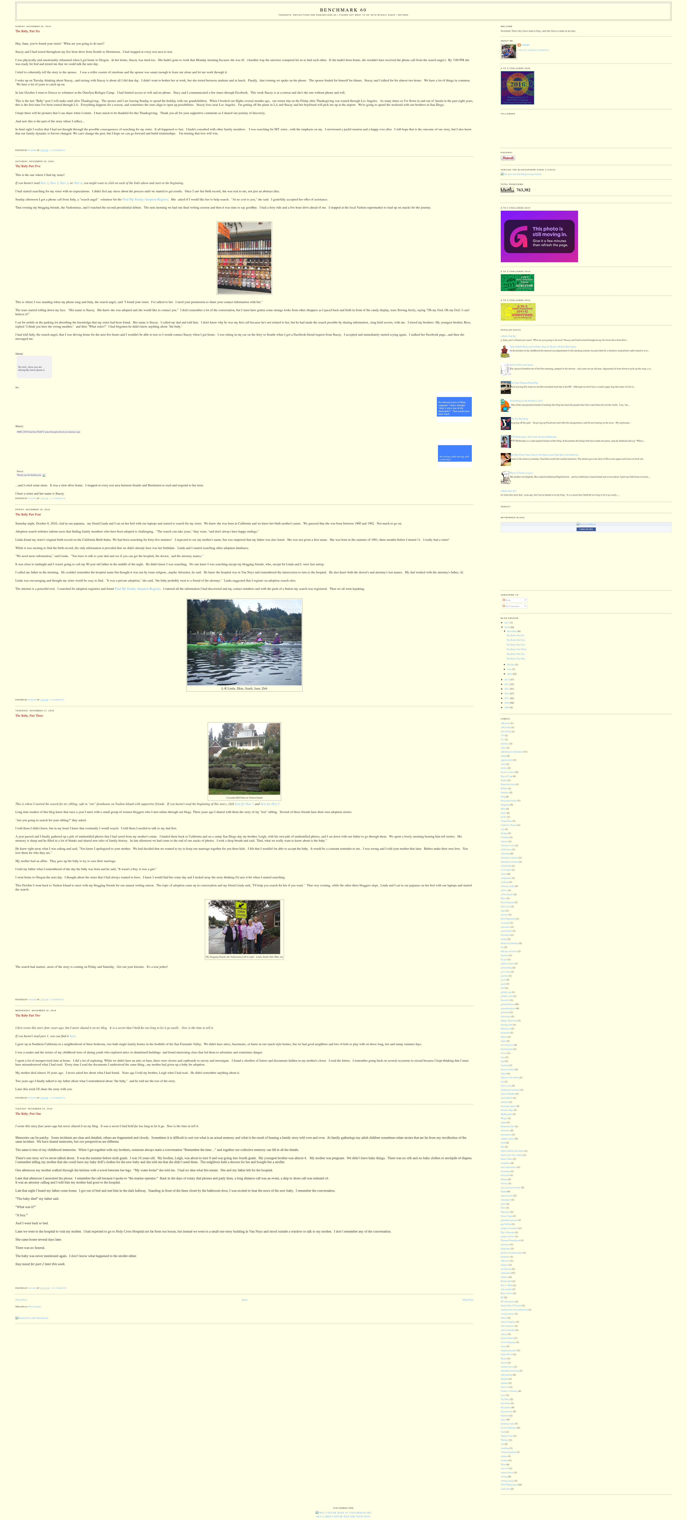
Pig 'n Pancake (508, 1232)
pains (503, 1203)
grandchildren (507, 1004)
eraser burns (506, 930)
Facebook (505, 934)
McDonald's (506, 1114)
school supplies (508, 1321)
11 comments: (58, 150)
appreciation (507, 759)
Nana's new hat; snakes (512, 1154)
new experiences (509, 1167)
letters (504, 1073)
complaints (506, 878)
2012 (507, 693)
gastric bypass (507, 963)
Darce (503, 898)
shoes (503, 1346)
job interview (507, 1044)
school (504, 1317)
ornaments (506, 1199)
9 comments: (57, 1000)
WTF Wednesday (509, 1484)
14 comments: (58, 498)
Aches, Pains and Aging (521, 364)
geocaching (506, 967)
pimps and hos (508, 1236)
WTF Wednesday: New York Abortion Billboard (533, 436)
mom (503, 1142)
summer (504, 1383)
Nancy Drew (507, 1158)
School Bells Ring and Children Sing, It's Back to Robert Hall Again (543, 346)
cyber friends (507, 894)
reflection (505, 1260)
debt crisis (506, 906)
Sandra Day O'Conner (511, 1305)
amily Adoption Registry (152, 199)
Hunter (504, 1036)
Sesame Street (507, 1338)
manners (505, 1101)
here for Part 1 (244, 804)
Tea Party (505, 1399)
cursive (504, 890)
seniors (504, 1334)
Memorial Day (508, 1126)
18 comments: (59, 1288)
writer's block (507, 1472)
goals (503, 979)
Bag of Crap (506, 776)
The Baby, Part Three (29, 715)
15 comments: (58, 1098)
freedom (505, 955)
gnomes (504, 975)
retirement (506, 1272)
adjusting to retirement (512, 751)
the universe (507, 1411)
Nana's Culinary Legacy (521, 472)
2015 (507, 679)
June (509, 669)
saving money (507, 1313)
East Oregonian (508, 918)
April (510, 673)
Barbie (504, 780)
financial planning (509, 943)
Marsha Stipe (507, 1110)
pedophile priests (509, 1220)
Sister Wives (507, 1354)
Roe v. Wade (507, 1285)
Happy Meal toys (509, 1020)
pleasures (505, 1244)
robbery (504, 1277)
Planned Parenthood (510, 1240)
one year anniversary (511, 1187)
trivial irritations (509, 1427)
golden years (507, 996)
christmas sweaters (509, 861)
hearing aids (507, 1024)
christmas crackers (509, 857)
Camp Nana (506, 820)
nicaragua (505, 1171)
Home (245, 1299)
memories (505, 1130)
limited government (510, 1089)
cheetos (504, 841)
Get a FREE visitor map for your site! (343, 1516)
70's (503, 735)
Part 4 (78, 183)
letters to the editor (510, 1077)
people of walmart (509, 1228)
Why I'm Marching (519, 418)
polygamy (505, 1248)
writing (504, 1476)
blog (503, 796)
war (502, 1444)
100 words (506, 727)
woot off (505, 1468)
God (503, 987)
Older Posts (467, 1299)
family (504, 939)
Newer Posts (21, 1299)
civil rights (506, 869)
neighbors (505, 1163)
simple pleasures (509, 1350)
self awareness (507, 1325)
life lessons (506, 1085)
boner (503, 812)
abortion (505, 743)
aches (503, 747)
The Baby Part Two (27, 1015)
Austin (504, 767)
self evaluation (508, 1330)
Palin (503, 1207)
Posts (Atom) (35, 1306)
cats (503, 829)
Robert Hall (506, 1281)
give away (506, 971)
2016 (507, 627)
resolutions (506, 1268)
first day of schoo (509, 951)
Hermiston (506, 1028)
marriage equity (508, 1106)
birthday (505, 792)
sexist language (508, 1342)
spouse (504, 1362)
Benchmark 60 (343, 10)
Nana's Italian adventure (512, 1150)
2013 (507, 688)
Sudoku (504, 1378)
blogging (505, 804)
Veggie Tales (507, 1435)
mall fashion (507, 1097)
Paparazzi (505, 1211)
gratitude (505, 1012)
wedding (505, 1448)
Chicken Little (508, 845)
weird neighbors (508, 1452)
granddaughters (508, 1008)
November (512, 631)
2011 (507, 698)
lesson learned (508, 1069)
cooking (505, 882)
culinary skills (508, 886)
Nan (503, 1146)
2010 (507, 702)
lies (502, 1081)
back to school (508, 772)
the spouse (506, 1407)
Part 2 (54, 183)
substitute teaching (510, 1370)
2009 (507, 707)
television (505, 1403)
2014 (507, 684)
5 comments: (57, 700)
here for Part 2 (269, 804)
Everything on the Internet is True (526, 400)
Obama (504, 1179)
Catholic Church (509, 825)
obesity (504, 1183)
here (72, 1036)
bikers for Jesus (508, 784)
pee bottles (506, 1224)
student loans (507, 1366)
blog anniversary (509, 800)
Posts (507, 600)
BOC (503, 808)
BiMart (504, 788)
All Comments (512, 606)
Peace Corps (507, 1216)
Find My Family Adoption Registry (137, 588)
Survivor (505, 1386)
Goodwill (505, 1000)
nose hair (505, 1175)
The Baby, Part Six (27, 31)
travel (503, 1419)
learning (505, 1065)
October (511, 664)
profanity (505, 1256)
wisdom (504, 1460)
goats (503, 983)
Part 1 (44, 183)
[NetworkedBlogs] (586, 524)
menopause (506, 1134)
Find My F (129, 199)
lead (503, 1061)
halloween (506, 1016)
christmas (505, 853)
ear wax (504, 914)
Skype (504, 1358)
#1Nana (525, 45)
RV (502, 1297)
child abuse (506, 849)
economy (505, 922)
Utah (503, 1431)
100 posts (505, 723)
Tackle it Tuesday (509, 1391)
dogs (503, 910)
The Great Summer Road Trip (524, 382)
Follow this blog (586, 529)
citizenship (506, 865)
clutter (504, 873)
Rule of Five (507, 1293)
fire (502, 947)
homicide (505, 1032)
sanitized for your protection (514, 1309)
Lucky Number (508, 1093)
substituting (506, 1374)
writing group (507, 1480)
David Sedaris (507, 902)
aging (503, 755)
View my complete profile (533, 50)
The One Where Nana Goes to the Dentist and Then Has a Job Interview (544, 454)
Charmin (505, 837)
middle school (508, 1138)
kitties (504, 1053)
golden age (506, 992)
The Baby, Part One (28, 1113)
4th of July (506, 731)
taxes (503, 1395)
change (504, 833)
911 (503, 739)
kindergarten (507, 1049)
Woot (503, 1464)
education (505, 926)
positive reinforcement (511, 1252)
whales (504, 1456)
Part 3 (64, 183)
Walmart (505, 1439)
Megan (504, 1118)
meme (503, 1122)
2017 (507, 622)
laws (503, 1057)
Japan (503, 1040)
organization (507, 1195)
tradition (505, 1415)
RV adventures (508, 1301)
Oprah (504, 1191)
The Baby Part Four (28, 514)
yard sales (505, 1488)
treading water (508, 1423)
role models (506, 1289)
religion (504, 1264)
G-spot (504, 959)
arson (503, 764)
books (504, 816)
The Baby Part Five (27, 166)
